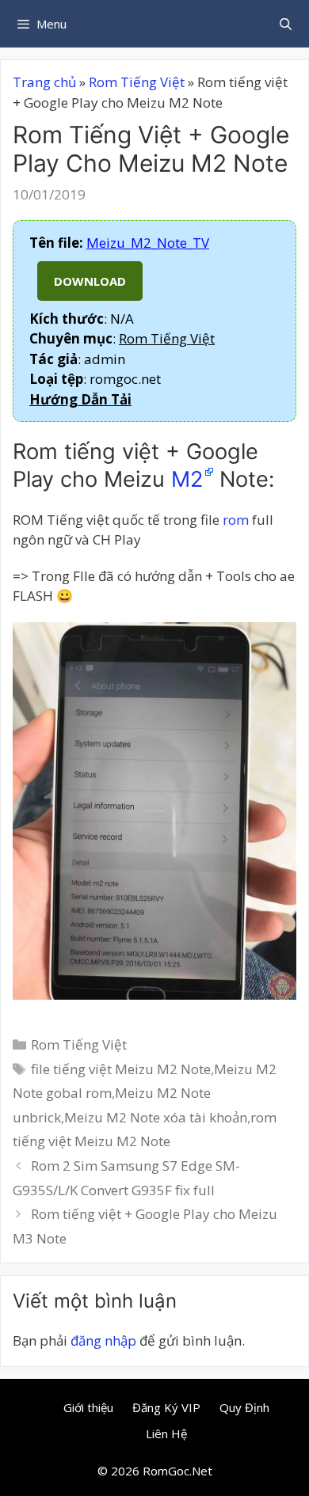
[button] (80, 399)
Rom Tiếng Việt (137, 82)
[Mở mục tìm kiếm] (285, 23)
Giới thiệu (88, 1407)
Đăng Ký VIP (166, 1407)
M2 (187, 479)
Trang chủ (44, 82)
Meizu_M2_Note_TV (147, 243)
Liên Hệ (166, 1433)
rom (236, 520)
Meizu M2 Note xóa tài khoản (155, 1117)
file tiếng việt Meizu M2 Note (121, 1069)
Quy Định (244, 1407)
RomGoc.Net (177, 1471)
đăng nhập (103, 1340)
